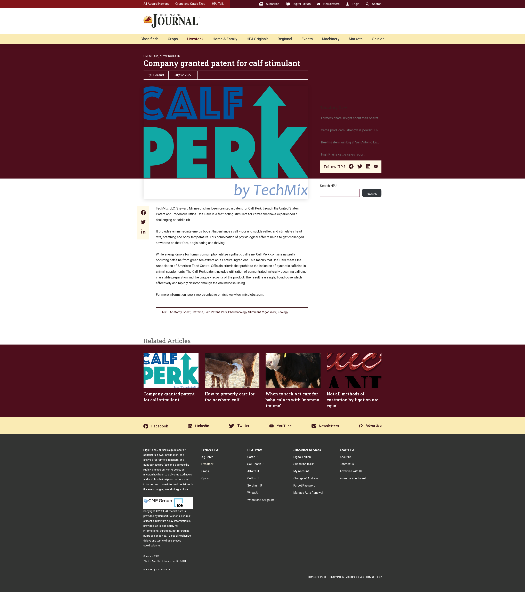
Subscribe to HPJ (304, 464)
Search (372, 194)
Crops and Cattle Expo (190, 4)
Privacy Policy (336, 577)
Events (307, 39)
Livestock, (151, 56)
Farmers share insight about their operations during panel (350, 118)
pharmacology (237, 312)
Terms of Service (317, 577)
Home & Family (225, 39)
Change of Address (305, 478)
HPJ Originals (257, 39)
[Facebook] (143, 213)
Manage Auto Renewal (308, 492)
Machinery (330, 39)
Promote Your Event (353, 478)
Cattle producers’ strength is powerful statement (350, 130)
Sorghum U (254, 485)
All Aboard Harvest (156, 4)
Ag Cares (207, 457)
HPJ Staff (158, 75)
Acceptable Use (355, 577)
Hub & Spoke (163, 569)
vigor (265, 312)
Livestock (195, 39)
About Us (346, 457)
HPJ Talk (218, 4)
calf (207, 312)
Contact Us (347, 464)
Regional (285, 39)
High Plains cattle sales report (342, 154)
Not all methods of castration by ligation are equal (352, 399)
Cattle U (252, 457)
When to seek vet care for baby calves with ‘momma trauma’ (292, 399)
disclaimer (154, 545)
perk (224, 312)
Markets (356, 39)
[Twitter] (143, 222)
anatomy (176, 312)
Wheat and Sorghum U (261, 500)
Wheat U (252, 492)
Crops (173, 39)
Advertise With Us (351, 471)
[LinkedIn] (143, 232)
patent (215, 312)
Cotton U (253, 478)
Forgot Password (304, 485)
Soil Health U (255, 464)
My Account (301, 471)
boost (187, 312)
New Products (170, 56)
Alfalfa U (253, 471)
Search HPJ (328, 186)
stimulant (254, 312)
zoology (283, 312)
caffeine (197, 312)
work (273, 312)
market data (176, 511)
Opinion (378, 39)
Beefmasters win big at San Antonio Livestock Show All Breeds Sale (350, 142)
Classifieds (149, 39)
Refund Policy (374, 577)
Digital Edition (302, 457)
